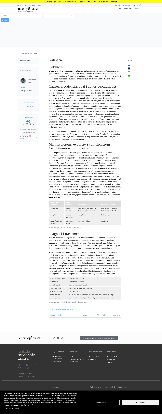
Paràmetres (101, 402)
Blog (25, 5)
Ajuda (39, 5)
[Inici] (28, 9)
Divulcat (118, 5)
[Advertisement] (121, 29)
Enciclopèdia (56, 361)
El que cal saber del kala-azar (65, 310)
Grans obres (92, 359)
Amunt (84, 315)
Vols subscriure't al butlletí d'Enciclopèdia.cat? (99, 338)
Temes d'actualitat (125, 9)
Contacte (32, 5)
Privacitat (21, 376)
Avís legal (21, 373)
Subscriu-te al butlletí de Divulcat (102, 2)
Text (71, 356)
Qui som (19, 5)
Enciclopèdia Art (93, 356)
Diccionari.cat (127, 5)
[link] (28, 61)
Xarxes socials (31, 376)
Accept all (140, 402)
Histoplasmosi (55, 315)
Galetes (30, 373)
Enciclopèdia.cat (111, 356)
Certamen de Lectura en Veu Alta (77, 360)
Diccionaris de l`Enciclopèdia (57, 357)
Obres (136, 9)
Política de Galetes (12, 408)
